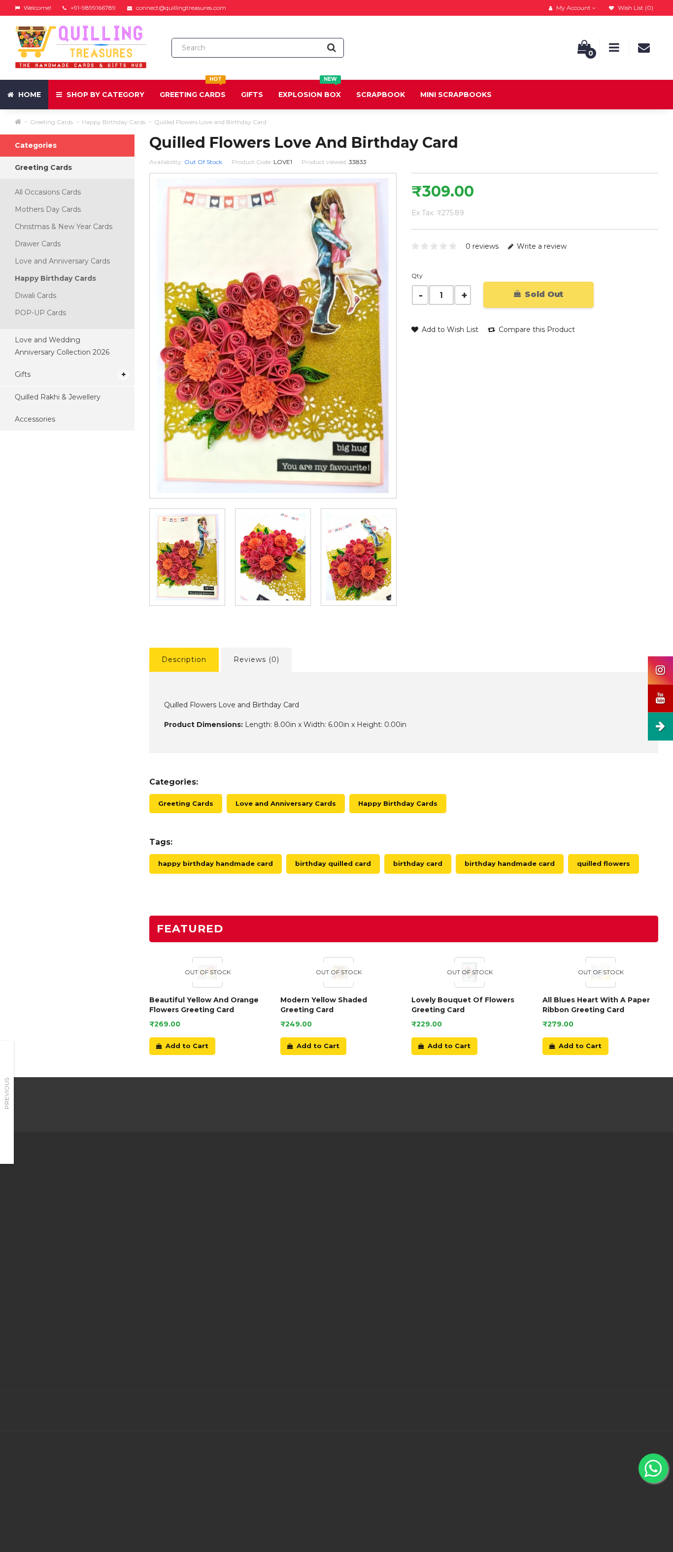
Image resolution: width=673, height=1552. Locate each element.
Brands (410, 1189)
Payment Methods (212, 1287)
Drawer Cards (38, 243)
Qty (417, 275)
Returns (303, 1213)
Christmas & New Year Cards (63, 226)
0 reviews (482, 246)
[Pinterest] (608, 1411)
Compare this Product (536, 329)
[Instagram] (649, 1411)
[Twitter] (566, 1411)
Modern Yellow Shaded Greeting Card (323, 1004)
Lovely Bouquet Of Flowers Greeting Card (462, 1004)
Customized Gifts (209, 1299)
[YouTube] (629, 1411)
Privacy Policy (203, 1213)
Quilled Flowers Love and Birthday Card (210, 122)
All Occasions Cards (48, 192)
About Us (195, 1189)
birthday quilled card (333, 863)
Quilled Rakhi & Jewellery (58, 397)
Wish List (305, 1238)
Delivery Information (214, 1201)
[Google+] (587, 1411)
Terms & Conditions (212, 1226)
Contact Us (308, 1189)
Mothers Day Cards (48, 209)
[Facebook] (546, 1411)
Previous (6, 1093)
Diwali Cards (35, 295)
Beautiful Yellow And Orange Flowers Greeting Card (204, 1004)
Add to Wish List (449, 329)
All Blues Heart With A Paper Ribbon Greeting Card (596, 1004)
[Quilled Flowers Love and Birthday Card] (187, 557)
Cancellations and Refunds (224, 1238)
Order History (312, 1226)
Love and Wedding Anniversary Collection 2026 (62, 346)
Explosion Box (309, 89)
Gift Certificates (425, 1201)
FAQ (187, 1250)
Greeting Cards (193, 89)
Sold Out (542, 294)
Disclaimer (197, 1262)
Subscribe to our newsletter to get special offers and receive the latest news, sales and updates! (580, 1201)
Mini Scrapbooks (456, 94)
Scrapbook (380, 94)
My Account (310, 1201)
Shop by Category (104, 94)
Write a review (541, 246)
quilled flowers (603, 863)
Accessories (35, 419)
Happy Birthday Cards (113, 122)
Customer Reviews (212, 1275)
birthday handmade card (510, 863)
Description (184, 659)
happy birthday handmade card (215, 863)
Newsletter (418, 1226)
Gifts (252, 94)
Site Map (414, 1238)
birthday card (417, 863)
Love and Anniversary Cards (62, 261)
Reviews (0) (256, 659)
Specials (412, 1213)
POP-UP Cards (40, 312)
